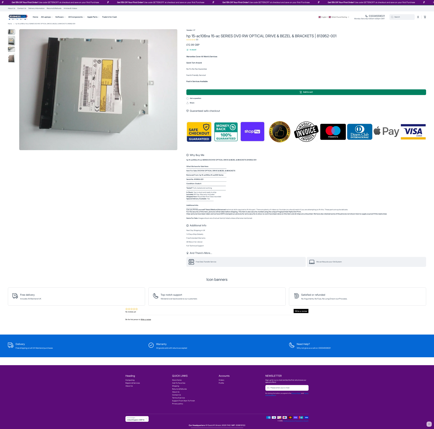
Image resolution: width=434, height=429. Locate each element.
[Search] (391, 17)
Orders (221, 380)
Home (10, 24)
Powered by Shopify (302, 421)
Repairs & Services (132, 383)
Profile (221, 383)
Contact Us (176, 395)
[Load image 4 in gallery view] (11, 58)
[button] (334, 17)
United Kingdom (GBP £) (135, 420)
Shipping (175, 386)
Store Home (177, 380)
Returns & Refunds (179, 389)
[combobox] (402, 17)
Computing (129, 380)
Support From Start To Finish (183, 401)
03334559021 (377, 15)
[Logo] (18, 17)
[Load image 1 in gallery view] (11, 32)
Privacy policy (177, 404)
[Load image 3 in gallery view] (11, 49)
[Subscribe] (306, 388)
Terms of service (178, 398)
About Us (129, 386)
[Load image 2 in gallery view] (11, 40)
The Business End (289, 421)
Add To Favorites (178, 383)
